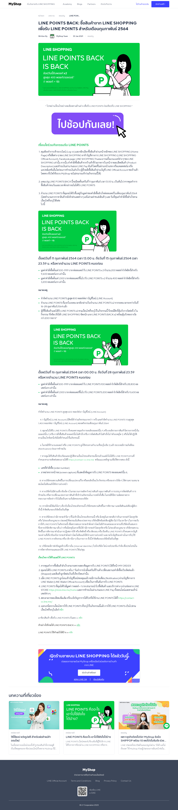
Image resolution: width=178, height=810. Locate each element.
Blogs (79, 4)
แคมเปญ (91, 36)
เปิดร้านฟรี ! (160, 4)
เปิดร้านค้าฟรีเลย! (89, 672)
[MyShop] (15, 4)
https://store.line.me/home (63, 590)
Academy (67, 4)
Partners (91, 4)
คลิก (61, 609)
